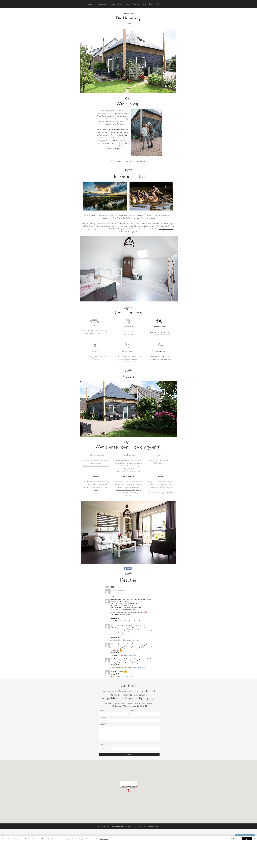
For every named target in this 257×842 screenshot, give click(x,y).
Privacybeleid (104, 839)
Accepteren (246, 839)
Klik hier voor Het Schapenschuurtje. (96, 465)
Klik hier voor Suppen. (160, 463)
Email (133, 710)
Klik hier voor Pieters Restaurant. (128, 471)
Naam (101, 710)
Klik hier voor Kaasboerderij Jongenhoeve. (128, 493)
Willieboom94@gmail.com (124, 706)
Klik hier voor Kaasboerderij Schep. (128, 489)
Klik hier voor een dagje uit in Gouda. (161, 492)
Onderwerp (103, 717)
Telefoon (102, 745)
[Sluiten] (254, 838)
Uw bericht (103, 724)
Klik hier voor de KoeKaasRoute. (96, 484)
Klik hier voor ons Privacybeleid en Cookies (146, 826)
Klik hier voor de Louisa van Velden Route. (96, 488)
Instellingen (235, 839)
